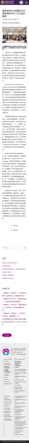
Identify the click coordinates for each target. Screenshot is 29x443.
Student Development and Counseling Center (20, 370)
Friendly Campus (19, 434)
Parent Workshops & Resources (20, 407)
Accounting (18, 385)
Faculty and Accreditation (7, 364)
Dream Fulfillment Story (9, 263)
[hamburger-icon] (26, 2)
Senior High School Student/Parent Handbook (19, 411)
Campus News (7, 19)
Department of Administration (18, 388)
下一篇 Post (14, 230)
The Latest (7, 396)
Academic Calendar (6, 374)
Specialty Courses (7, 278)
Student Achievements (7, 399)
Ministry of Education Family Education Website (20, 418)
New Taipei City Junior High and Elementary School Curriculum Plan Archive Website (20, 423)
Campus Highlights (8, 275)
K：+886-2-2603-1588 (16, 352)
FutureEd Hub (7, 403)
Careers (6, 379)
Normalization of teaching (19, 431)
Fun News (6, 335)
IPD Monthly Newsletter (7, 412)
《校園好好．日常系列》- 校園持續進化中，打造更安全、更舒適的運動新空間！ (14, 307)
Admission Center (19, 379)
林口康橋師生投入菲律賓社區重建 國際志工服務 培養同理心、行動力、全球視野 (14, 321)
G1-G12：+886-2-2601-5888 (18, 354)
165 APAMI (18, 414)
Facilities (6, 361)
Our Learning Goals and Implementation (20, 396)
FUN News (7, 405)
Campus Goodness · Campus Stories (13, 269)
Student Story (6, 266)
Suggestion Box (8, 383)
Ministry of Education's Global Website (20, 428)
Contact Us (7, 381)
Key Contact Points (20, 359)
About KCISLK (8, 359)
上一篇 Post (14, 225)
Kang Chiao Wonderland (7, 408)
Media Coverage (8, 401)
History (6, 377)
